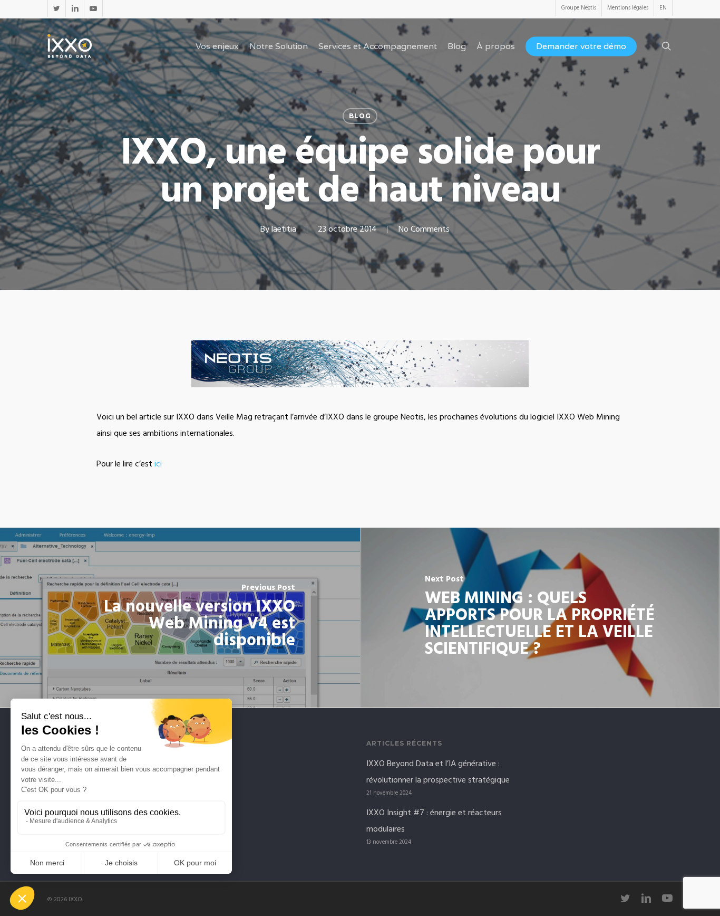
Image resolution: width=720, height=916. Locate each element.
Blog (360, 116)
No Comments (424, 229)
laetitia (283, 229)
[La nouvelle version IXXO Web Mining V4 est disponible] (180, 618)
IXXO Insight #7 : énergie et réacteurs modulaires (434, 821)
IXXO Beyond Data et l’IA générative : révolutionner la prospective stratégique (438, 772)
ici (158, 464)
